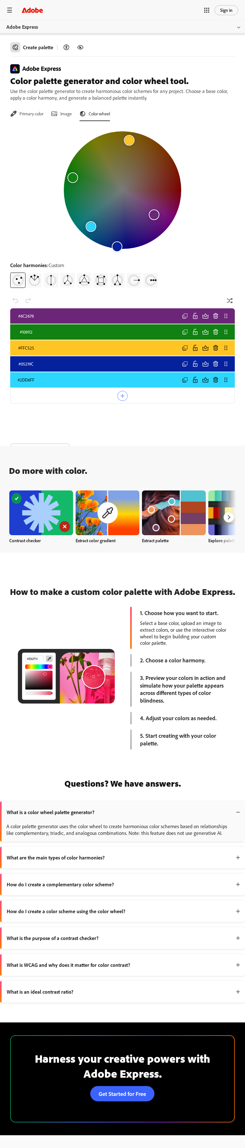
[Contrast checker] (66, 47)
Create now (41, 512)
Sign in (226, 10)
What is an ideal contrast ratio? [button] (40, 992)
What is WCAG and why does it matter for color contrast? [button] (68, 965)
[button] (207, 10)
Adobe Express (22, 27)
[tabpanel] (122, 207)
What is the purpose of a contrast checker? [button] (53, 938)
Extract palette (155, 540)
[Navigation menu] (9, 10)
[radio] (18, 280)
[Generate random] (230, 301)
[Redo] (28, 301)
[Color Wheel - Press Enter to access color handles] (122, 190)
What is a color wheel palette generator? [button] (50, 812)
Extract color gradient (95, 540)
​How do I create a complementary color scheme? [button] (60, 884)
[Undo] (15, 301)
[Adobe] (32, 10)
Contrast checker (25, 540)
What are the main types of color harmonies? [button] (56, 857)
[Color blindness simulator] (80, 47)
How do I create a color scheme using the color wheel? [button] (66, 911)
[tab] (26, 113)
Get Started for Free (122, 1093)
